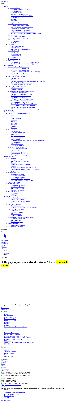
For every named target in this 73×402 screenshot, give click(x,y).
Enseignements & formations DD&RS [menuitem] (22, 27)
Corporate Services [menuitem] (16, 220)
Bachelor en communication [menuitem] (19, 92)
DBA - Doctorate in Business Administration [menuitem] (23, 105)
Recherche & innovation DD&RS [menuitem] (20, 28)
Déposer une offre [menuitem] (16, 203)
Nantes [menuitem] (13, 115)
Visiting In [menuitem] (14, 195)
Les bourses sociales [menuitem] (17, 212)
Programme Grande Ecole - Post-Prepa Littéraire (18, 337)
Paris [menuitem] (12, 117)
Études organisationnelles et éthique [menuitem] (21, 164)
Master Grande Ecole (10, 317)
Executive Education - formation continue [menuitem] (19, 100)
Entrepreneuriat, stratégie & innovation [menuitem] (22, 160)
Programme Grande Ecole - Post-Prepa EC (16, 336)
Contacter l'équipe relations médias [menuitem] (21, 49)
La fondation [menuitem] (15, 210)
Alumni (6, 350)
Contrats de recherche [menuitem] (17, 188)
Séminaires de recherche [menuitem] (18, 190)
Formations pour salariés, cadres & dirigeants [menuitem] (24, 207)
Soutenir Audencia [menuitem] (13, 223)
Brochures (7, 323)
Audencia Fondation (10, 351)
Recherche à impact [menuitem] (13, 183)
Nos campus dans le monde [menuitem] (19, 36)
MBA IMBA (8, 344)
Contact (6, 325)
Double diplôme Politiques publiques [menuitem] (21, 83)
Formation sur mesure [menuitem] (17, 206)
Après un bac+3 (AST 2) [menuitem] (18, 73)
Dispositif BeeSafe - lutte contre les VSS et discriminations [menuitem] (27, 140)
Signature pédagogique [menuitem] (17, 174)
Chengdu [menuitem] (14, 121)
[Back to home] (4, 1)
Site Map (6, 397)
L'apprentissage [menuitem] (15, 41)
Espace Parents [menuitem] (15, 22)
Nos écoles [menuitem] (11, 60)
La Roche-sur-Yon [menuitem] (16, 118)
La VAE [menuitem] (13, 43)
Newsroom (7, 355)
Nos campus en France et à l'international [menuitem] (19, 113)
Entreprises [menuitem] (7, 196)
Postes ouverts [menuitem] (15, 193)
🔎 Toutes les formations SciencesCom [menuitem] (22, 99)
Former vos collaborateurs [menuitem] (15, 204)
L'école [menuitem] (6, 6)
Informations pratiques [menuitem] (17, 145)
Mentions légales (9, 396)
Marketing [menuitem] (14, 166)
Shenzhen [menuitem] (14, 120)
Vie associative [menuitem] (15, 131)
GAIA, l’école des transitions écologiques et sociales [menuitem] (26, 33)
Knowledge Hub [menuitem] (16, 142)
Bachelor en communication (12, 334)
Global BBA (7, 341)
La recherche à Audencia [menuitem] (18, 185)
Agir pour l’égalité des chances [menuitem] (16, 209)
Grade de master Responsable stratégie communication (19, 342)
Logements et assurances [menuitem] (18, 136)
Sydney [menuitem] (13, 126)
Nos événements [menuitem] (16, 54)
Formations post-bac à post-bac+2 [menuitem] (17, 76)
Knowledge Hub (9, 353)
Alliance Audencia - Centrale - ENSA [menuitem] (22, 16)
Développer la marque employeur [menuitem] (20, 201)
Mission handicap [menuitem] (16, 214)
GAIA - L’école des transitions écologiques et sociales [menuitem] (26, 64)
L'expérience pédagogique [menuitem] (18, 175)
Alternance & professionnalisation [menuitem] (17, 40)
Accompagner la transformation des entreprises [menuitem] (21, 217)
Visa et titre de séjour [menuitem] (17, 144)
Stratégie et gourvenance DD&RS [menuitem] (21, 25)
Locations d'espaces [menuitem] (17, 222)
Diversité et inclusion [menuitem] (17, 137)
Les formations (8, 315)
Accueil (6, 253)
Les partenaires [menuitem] (15, 150)
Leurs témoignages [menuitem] (16, 55)
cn (5, 237)
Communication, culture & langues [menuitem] (21, 161)
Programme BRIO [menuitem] (16, 215)
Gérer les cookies (5, 400)
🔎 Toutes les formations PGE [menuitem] (20, 75)
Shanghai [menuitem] (14, 124)
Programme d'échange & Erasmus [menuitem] (20, 38)
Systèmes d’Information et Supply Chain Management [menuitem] (26, 169)
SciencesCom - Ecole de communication (15, 327)
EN (5, 236)
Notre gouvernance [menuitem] (16, 12)
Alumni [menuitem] (13, 19)
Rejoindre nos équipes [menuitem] (14, 59)
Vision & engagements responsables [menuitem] (18, 24)
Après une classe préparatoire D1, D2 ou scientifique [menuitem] (26, 71)
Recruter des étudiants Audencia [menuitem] (17, 198)
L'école (6, 314)
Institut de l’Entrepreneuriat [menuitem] (19, 148)
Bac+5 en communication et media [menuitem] (21, 96)
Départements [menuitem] (12, 158)
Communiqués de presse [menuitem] (18, 46)
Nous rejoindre (8, 356)
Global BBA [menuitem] (15, 80)
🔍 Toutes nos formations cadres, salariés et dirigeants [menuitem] (26, 109)
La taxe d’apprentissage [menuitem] (18, 225)
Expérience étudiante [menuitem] (10, 112)
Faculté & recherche (10, 320)
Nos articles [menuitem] (14, 52)
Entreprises (7, 322)
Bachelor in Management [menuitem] (18, 78)
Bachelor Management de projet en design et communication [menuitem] (28, 81)
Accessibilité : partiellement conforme (14, 392)
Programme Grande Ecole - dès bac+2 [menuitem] (18, 67)
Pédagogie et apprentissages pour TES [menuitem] (22, 180)
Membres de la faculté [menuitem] (14, 182)
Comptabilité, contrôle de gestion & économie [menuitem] (24, 167)
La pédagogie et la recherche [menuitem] (19, 153)
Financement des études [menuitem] (18, 132)
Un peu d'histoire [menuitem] (16, 11)
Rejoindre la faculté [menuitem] (13, 191)
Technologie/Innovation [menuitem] (18, 177)
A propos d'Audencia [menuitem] (14, 8)
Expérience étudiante (10, 319)
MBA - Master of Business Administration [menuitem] (23, 107)
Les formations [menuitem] (8, 65)
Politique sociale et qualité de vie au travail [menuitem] (23, 32)
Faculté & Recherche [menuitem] (10, 156)
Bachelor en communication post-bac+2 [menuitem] (22, 94)
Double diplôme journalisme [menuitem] (19, 97)
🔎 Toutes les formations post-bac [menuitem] (21, 84)
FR (5, 234)
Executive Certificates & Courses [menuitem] (20, 102)
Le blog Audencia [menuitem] (16, 57)
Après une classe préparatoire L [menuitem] (20, 70)
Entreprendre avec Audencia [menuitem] (16, 147)
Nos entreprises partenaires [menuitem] (15, 226)
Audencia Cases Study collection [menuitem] (20, 179)
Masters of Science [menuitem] (16, 89)
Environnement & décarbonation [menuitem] (20, 30)
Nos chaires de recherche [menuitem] (18, 218)
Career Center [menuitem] (15, 134)
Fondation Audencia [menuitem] (17, 17)
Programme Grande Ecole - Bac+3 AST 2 (16, 339)
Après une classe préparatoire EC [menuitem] (20, 68)
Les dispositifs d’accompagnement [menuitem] (21, 155)
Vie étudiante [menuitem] (11, 129)
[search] (1, 231)
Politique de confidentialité (11, 394)
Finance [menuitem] (13, 163)
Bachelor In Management (11, 333)
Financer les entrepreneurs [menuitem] (18, 152)
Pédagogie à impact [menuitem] (13, 172)
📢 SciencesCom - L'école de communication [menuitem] (21, 91)
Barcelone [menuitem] (14, 128)
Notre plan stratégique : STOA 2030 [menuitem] (21, 9)
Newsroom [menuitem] (11, 44)
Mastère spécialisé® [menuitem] (17, 88)
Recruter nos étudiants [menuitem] (17, 199)
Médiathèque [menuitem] (15, 47)
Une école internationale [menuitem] (14, 35)
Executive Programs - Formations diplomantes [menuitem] (24, 104)
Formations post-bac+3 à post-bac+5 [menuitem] (18, 86)
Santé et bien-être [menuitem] (16, 139)
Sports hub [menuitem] (14, 20)
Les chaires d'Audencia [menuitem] (17, 187)
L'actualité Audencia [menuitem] (13, 51)
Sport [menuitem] (12, 171)
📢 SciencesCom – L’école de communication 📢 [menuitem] (25, 62)
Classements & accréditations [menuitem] (19, 14)
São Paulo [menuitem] (14, 123)
